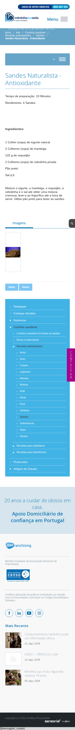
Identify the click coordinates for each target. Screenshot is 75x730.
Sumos (24, 436)
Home (25, 287)
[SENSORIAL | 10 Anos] (57, 721)
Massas (24, 378)
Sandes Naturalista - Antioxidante (25, 38)
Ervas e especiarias (28, 339)
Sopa (23, 429)
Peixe (23, 397)
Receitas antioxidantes (18, 35)
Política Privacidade (39, 718)
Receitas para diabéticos (31, 445)
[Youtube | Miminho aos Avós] (29, 613)
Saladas (24, 410)
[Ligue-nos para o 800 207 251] (37, 7)
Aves (22, 359)
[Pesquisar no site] (72, 223)
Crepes (24, 365)
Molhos (24, 384)
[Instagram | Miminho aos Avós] (39, 613)
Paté (22, 391)
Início (8, 32)
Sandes (40, 35)
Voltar (11, 287)
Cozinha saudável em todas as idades (38, 333)
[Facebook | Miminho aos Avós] (9, 613)
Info (18, 32)
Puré (22, 404)
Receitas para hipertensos (31, 452)
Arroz (23, 352)
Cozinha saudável (35, 32)
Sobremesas (27, 423)
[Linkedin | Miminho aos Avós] (19, 613)
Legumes (25, 371)
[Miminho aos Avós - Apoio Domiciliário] (22, 17)
